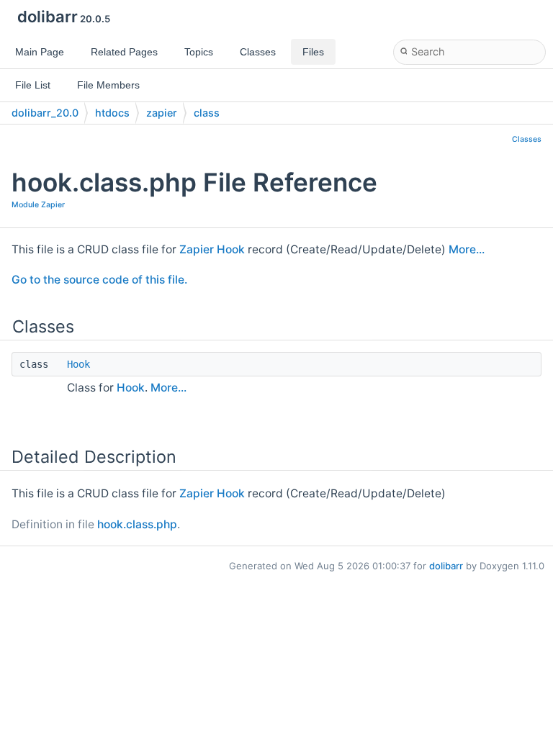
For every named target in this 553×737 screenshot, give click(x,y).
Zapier (196, 249)
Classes (526, 139)
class (207, 113)
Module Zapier (38, 204)
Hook (231, 249)
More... (467, 249)
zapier (161, 113)
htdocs (112, 113)
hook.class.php (137, 524)
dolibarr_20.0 (45, 113)
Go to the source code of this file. (99, 279)
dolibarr (446, 565)
